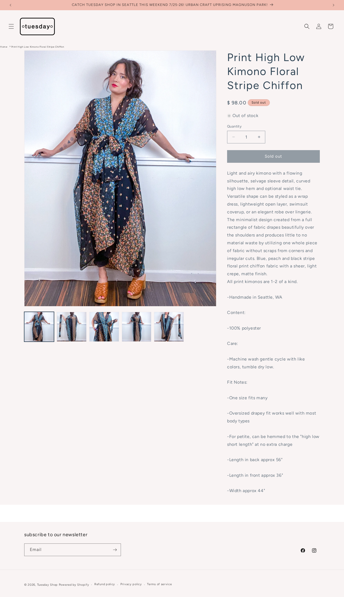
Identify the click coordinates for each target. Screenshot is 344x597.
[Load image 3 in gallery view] (104, 327)
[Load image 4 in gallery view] (137, 327)
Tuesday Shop (47, 585)
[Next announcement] (333, 5)
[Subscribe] (115, 549)
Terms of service (159, 584)
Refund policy (104, 584)
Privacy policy (131, 584)
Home (3, 46)
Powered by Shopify (74, 585)
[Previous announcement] (10, 5)
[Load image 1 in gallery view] (39, 327)
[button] (11, 26)
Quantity (234, 126)
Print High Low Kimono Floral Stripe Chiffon (37, 46)
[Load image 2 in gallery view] (72, 327)
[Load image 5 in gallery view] (169, 327)
